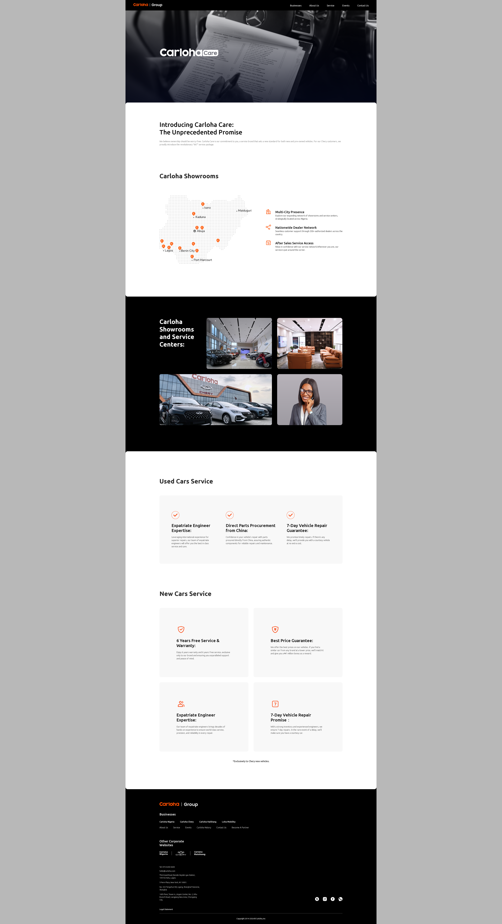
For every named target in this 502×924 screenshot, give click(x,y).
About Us (163, 827)
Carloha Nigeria (166, 822)
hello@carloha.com (167, 871)
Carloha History (204, 827)
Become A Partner (240, 827)
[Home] (148, 5)
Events (188, 827)
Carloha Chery (187, 822)
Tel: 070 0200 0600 (167, 867)
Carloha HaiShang (207, 822)
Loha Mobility (228, 822)
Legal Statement (166, 909)
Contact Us (221, 827)
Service (176, 827)
